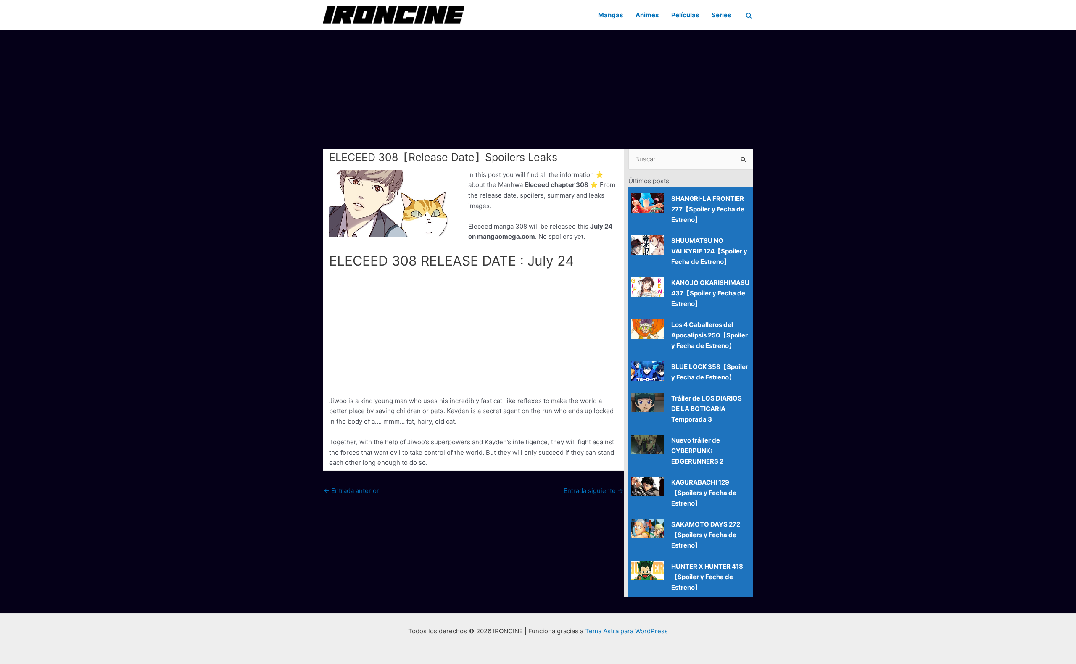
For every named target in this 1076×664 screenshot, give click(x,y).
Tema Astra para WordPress (626, 631)
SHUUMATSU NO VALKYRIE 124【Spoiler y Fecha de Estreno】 (709, 251)
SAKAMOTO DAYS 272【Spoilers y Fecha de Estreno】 (705, 534)
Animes (647, 15)
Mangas (610, 15)
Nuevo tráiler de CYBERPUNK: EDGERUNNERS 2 (697, 450)
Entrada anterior (351, 491)
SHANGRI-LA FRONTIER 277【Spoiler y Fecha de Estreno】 (707, 209)
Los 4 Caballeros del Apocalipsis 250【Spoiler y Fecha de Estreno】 (709, 335)
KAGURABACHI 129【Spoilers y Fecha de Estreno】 (703, 492)
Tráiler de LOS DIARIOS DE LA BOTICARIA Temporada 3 (706, 408)
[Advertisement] (538, 89)
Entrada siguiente (593, 491)
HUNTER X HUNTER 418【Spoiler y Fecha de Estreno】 (707, 576)
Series (721, 15)
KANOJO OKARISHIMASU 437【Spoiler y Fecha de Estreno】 (710, 293)
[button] (749, 15)
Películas (685, 15)
